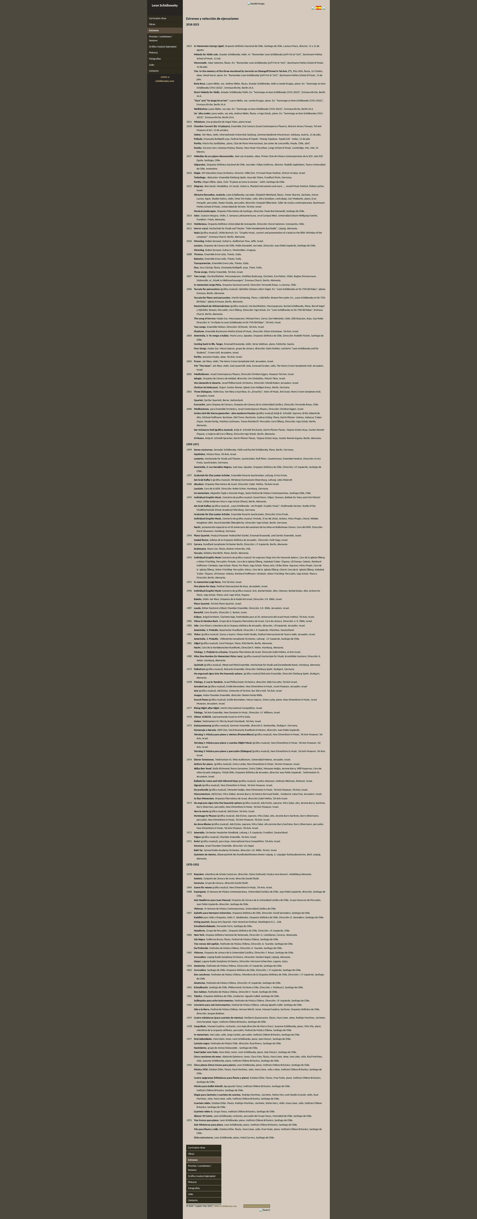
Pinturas (153, 52)
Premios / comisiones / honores (160, 38)
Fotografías (155, 59)
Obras (152, 24)
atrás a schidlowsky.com (225, 1206)
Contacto (154, 71)
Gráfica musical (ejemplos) (162, 46)
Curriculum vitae (157, 18)
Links (151, 65)
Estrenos (154, 30)
